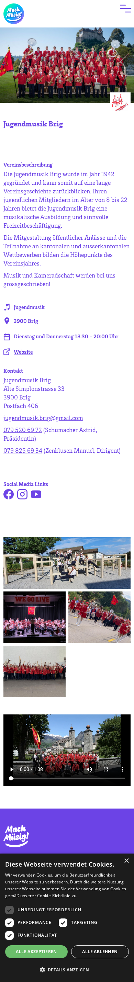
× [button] (126, 861)
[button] (67, 970)
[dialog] (67, 918)
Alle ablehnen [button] (100, 952)
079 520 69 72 (22, 429)
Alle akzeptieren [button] (36, 952)
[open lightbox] (67, 563)
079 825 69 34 (22, 450)
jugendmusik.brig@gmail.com (43, 417)
